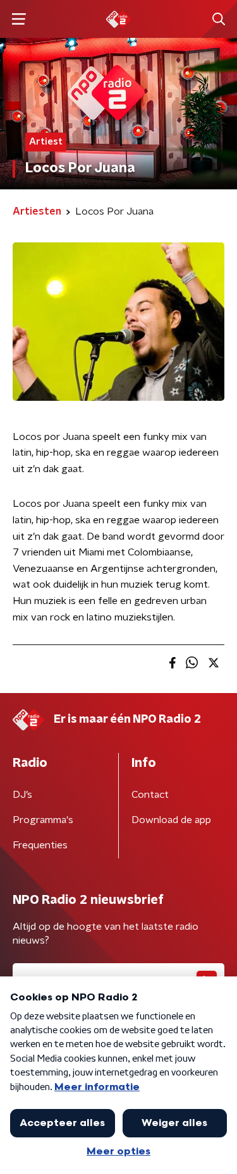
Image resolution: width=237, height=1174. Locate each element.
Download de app (171, 820)
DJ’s (22, 795)
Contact (150, 795)
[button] (18, 19)
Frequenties (40, 845)
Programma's (43, 820)
